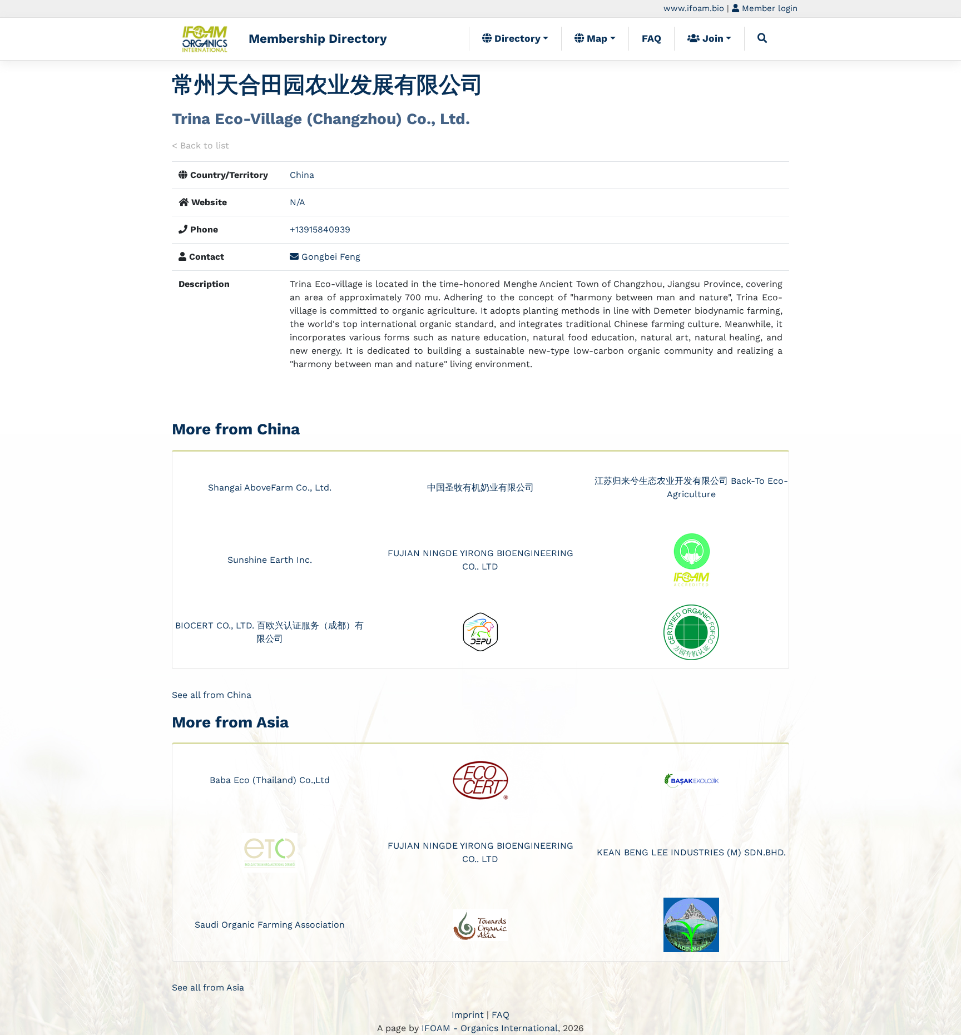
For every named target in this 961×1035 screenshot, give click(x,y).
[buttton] (762, 38)
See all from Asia (208, 987)
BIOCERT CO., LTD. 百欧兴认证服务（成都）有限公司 (269, 632)
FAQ (651, 38)
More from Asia (230, 722)
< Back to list (200, 145)
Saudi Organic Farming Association (270, 924)
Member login (768, 8)
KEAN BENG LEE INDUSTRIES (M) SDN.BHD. (691, 852)
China (302, 175)
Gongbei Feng (329, 256)
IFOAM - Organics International (490, 1028)
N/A (297, 202)
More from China (236, 429)
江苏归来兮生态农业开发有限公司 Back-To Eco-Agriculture (691, 487)
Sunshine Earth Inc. (269, 559)
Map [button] (595, 38)
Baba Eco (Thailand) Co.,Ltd (270, 780)
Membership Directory (318, 38)
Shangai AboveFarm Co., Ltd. (269, 487)
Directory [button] (516, 38)
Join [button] (712, 38)
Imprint (468, 1014)
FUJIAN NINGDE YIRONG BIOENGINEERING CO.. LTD (480, 560)
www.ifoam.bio (693, 8)
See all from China (211, 695)
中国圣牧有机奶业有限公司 (480, 487)
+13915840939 (320, 229)
